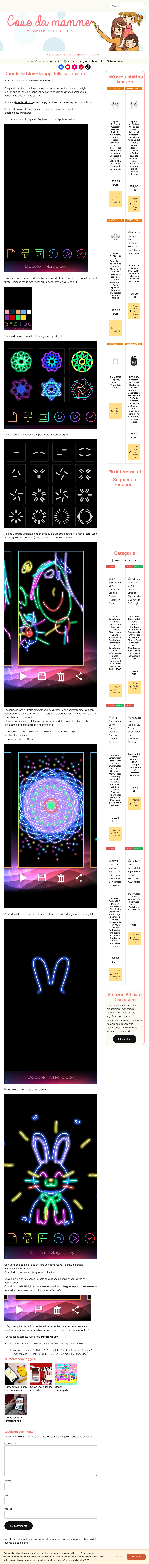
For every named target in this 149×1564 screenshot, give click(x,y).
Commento (10, 1443)
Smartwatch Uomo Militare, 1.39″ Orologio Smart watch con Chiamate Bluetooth (134, 765)
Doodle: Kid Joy (24, 102)
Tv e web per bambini (41, 80)
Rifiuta (118, 1557)
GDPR (86, 1560)
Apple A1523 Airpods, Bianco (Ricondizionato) (115, 382)
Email (7, 1494)
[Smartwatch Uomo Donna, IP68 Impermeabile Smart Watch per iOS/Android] (134, 871)
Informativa (124, 1039)
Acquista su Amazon (117, 199)
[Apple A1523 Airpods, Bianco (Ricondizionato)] (115, 361)
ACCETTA (136, 1557)
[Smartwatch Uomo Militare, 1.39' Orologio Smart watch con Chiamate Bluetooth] (134, 730)
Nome (7, 1480)
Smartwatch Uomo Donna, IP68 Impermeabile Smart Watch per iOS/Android (134, 901)
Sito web (8, 1508)
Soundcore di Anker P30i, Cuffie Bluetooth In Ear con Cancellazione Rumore (134, 273)
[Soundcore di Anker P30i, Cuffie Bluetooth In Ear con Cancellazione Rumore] (134, 243)
